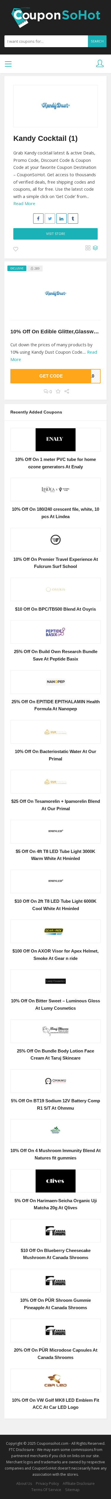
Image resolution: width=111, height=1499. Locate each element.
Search (97, 41)
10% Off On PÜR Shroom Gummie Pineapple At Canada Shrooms (55, 1304)
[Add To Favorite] (15, 249)
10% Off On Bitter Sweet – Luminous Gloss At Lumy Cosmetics (55, 1005)
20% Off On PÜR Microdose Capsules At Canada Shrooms (55, 1354)
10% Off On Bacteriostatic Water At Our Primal (55, 755)
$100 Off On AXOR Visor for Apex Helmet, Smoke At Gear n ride (55, 955)
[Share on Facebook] (38, 218)
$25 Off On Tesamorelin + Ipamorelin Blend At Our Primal (55, 805)
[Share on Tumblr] (73, 218)
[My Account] (100, 63)
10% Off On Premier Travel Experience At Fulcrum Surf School (55, 563)
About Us (24, 1483)
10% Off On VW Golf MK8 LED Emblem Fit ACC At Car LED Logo (55, 1404)
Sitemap (72, 1489)
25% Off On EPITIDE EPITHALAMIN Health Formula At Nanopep (56, 705)
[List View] (95, 248)
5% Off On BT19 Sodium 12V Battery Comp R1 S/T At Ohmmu (55, 1104)
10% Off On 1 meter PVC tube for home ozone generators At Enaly (55, 463)
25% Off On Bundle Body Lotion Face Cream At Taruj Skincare (55, 1055)
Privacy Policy (47, 1483)
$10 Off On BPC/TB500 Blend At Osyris (55, 609)
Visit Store (55, 233)
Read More (24, 203)
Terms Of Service (46, 1489)
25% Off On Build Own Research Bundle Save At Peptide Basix (55, 655)
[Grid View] (88, 248)
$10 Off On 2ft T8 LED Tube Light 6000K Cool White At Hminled (55, 905)
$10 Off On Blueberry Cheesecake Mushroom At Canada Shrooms (56, 1254)
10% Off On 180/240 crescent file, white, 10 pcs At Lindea (55, 513)
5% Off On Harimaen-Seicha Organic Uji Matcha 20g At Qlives (56, 1204)
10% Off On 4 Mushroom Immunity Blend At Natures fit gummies (55, 1154)
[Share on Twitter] (50, 218)
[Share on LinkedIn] (61, 218)
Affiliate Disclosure (79, 1483)
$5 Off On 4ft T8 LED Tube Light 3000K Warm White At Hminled (55, 855)
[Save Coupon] (58, 391)
